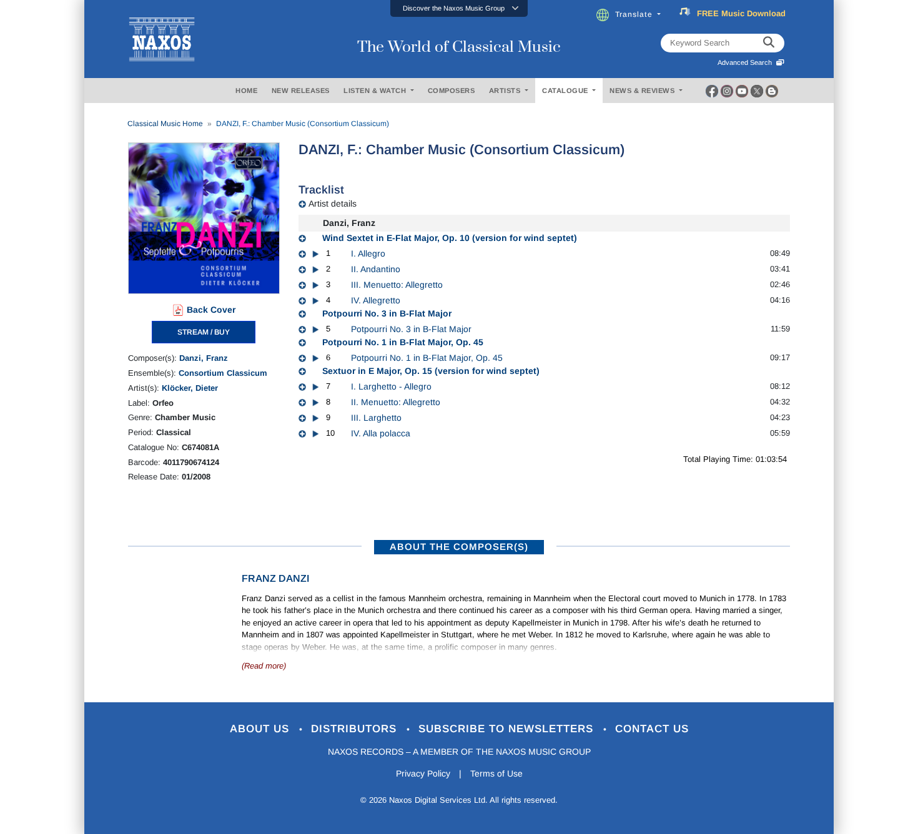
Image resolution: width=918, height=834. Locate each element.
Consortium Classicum (223, 373)
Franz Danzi (275, 578)
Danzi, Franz (203, 358)
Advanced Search (747, 62)
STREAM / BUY (203, 332)
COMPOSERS (451, 90)
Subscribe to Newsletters (507, 729)
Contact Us (652, 729)
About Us (261, 729)
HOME (246, 90)
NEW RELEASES (301, 90)
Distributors (355, 729)
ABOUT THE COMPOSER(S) (459, 546)
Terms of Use (496, 773)
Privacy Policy (423, 773)
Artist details (332, 203)
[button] (459, 8)
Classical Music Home (165, 123)
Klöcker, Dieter (190, 388)
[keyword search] (768, 43)
